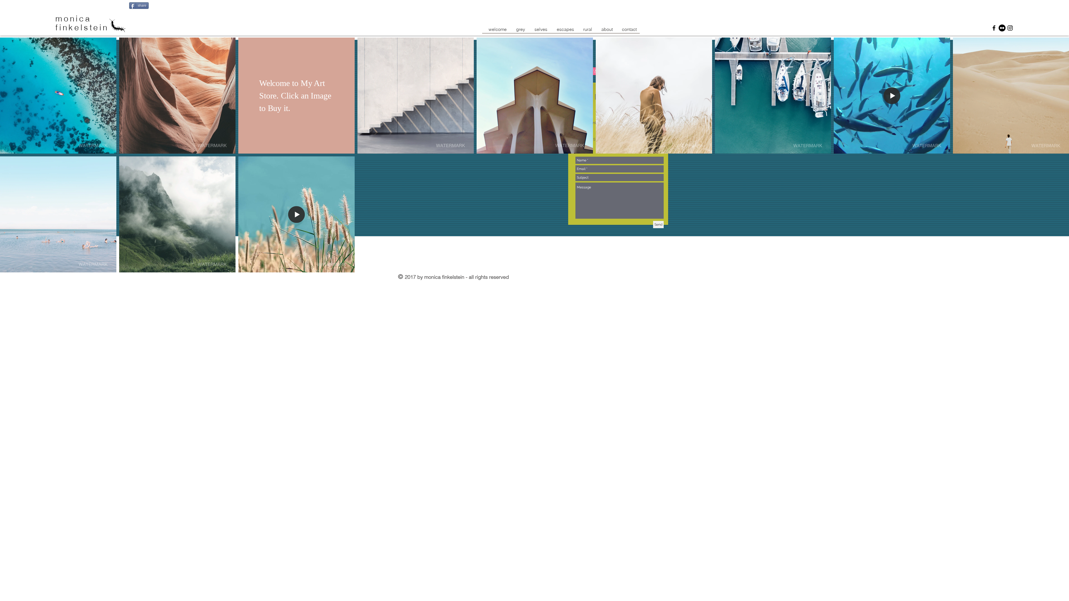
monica (75, 18)
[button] (58, 96)
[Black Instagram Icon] (1010, 27)
